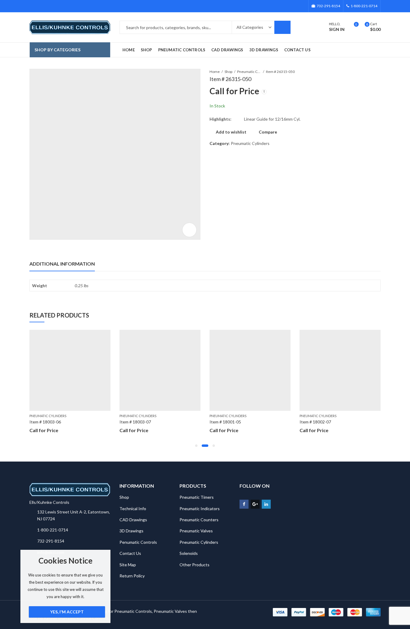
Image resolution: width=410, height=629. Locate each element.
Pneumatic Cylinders (249, 71)
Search (282, 27)
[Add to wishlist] (105, 335)
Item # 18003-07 (135, 421)
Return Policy (132, 575)
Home (215, 71)
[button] (196, 445)
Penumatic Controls (138, 542)
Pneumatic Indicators (199, 508)
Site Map (127, 564)
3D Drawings (131, 530)
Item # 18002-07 (315, 421)
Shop (228, 71)
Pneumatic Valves (196, 530)
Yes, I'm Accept (67, 611)
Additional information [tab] (62, 263)
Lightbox (189, 230)
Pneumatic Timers (196, 497)
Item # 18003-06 (45, 421)
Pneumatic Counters (199, 519)
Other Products (194, 564)
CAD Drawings (133, 519)
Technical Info (132, 508)
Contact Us (130, 553)
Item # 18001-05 (225, 421)
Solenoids (188, 553)
